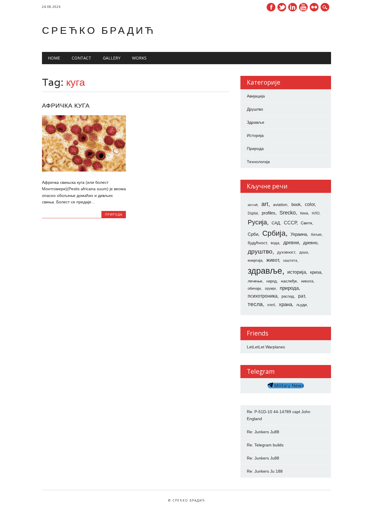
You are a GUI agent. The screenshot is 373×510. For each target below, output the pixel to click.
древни (291, 242)
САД (276, 223)
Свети (306, 223)
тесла (255, 304)
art (264, 204)
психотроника (262, 295)
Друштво (255, 109)
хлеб (271, 305)
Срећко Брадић (98, 30)
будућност (257, 242)
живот (272, 260)
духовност (286, 252)
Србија (274, 233)
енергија (255, 260)
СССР (290, 222)
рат (301, 295)
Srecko (287, 213)
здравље (265, 270)
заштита (290, 261)
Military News (288, 385)
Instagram (314, 7)
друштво (260, 251)
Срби (253, 234)
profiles (268, 213)
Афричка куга (66, 105)
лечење (255, 281)
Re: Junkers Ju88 (263, 431)
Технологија (258, 161)
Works (139, 58)
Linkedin (292, 7)
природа (289, 288)
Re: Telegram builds (265, 445)
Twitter (281, 7)
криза (315, 272)
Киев (304, 213)
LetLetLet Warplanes (266, 347)
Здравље (255, 122)
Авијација (256, 96)
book (296, 204)
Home (54, 58)
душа (303, 252)
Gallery (111, 58)
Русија (257, 222)
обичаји (254, 288)
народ (271, 281)
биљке (316, 235)
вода (275, 243)
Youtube (303, 7)
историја (296, 272)
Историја (255, 135)
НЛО (315, 213)
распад (287, 296)
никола (307, 281)
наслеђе (289, 281)
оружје (270, 289)
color (310, 204)
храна (285, 304)
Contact (81, 58)
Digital (253, 213)
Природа (113, 214)
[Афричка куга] (84, 170)
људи (301, 304)
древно (310, 242)
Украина (299, 234)
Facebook (271, 7)
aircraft (253, 205)
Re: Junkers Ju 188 (265, 471)
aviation (280, 204)
